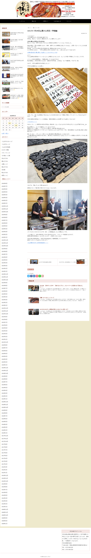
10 (9, 123)
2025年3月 (4, 231)
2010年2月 (4, 503)
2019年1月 (4, 399)
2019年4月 (4, 390)
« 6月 (3, 133)
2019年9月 (4, 376)
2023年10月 (5, 280)
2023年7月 (4, 288)
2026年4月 (4, 194)
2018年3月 (4, 427)
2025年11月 (5, 209)
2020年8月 (4, 345)
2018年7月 (4, 416)
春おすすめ (5, 167)
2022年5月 (4, 328)
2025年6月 (4, 223)
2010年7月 (4, 489)
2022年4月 (4, 331)
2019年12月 (5, 367)
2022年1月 (4, 339)
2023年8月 (4, 285)
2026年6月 (4, 189)
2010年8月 (4, 486)
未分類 (3, 169)
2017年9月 (4, 444)
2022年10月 (5, 313)
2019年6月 (4, 384)
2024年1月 (4, 271)
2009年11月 (5, 512)
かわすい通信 (31, 269)
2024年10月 (5, 245)
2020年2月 (4, 362)
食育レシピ (5, 175)
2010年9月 (4, 484)
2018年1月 (4, 433)
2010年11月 (5, 478)
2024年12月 (5, 240)
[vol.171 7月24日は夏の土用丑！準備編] (34, 276)
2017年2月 (4, 464)
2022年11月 (5, 311)
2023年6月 (4, 291)
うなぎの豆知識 (6, 147)
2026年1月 (4, 203)
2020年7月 (4, 348)
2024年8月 (4, 251)
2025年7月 (4, 220)
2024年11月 (5, 243)
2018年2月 (4, 430)
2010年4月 (4, 498)
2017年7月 (4, 450)
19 (16, 125)
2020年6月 (4, 350)
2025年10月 (5, 211)
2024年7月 (4, 254)
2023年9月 (4, 282)
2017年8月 (4, 447)
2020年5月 (4, 353)
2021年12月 (5, 342)
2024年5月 (4, 260)
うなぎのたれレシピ (7, 141)
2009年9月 (4, 518)
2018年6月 (4, 418)
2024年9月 (4, 248)
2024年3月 (4, 265)
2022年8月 (4, 319)
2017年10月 (5, 441)
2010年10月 (5, 481)
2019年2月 (4, 396)
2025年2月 (4, 234)
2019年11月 (5, 370)
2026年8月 (4, 183)
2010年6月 (4, 492)
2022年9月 (4, 316)
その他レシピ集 (6, 155)
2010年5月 (4, 495)
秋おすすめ (5, 172)
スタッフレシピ (6, 152)
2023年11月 (5, 277)
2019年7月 (4, 382)
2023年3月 (4, 299)
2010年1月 (4, 506)
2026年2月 (4, 200)
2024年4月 (4, 262)
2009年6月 (4, 520)
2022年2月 (4, 336)
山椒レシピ (5, 164)
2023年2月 (4, 302)
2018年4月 (4, 424)
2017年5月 (4, 455)
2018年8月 (4, 413)
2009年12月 (5, 509)
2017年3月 (4, 461)
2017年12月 (5, 435)
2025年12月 (5, 206)
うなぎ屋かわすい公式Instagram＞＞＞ (37, 242)
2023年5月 (4, 294)
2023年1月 (4, 305)
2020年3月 (4, 359)
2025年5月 (4, 226)
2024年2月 (4, 268)
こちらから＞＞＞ (32, 121)
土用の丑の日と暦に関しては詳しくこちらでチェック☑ (42, 52)
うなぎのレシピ (6, 144)
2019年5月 (4, 387)
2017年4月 (4, 458)
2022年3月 (4, 333)
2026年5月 (4, 192)
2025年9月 (4, 214)
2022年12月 (5, 308)
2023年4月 (4, 296)
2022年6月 (4, 325)
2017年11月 (5, 438)
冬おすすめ (5, 158)
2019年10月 (5, 373)
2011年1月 (4, 472)
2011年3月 (4, 467)
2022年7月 (4, 322)
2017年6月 (4, 452)
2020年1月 (4, 365)
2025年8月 (4, 217)
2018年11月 (5, 404)
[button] (23, 107)
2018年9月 (4, 410)
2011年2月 (4, 469)
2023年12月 (5, 274)
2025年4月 (4, 228)
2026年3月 (4, 197)
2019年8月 (4, 379)
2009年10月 (5, 515)
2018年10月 (5, 407)
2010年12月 (5, 475)
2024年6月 (4, 257)
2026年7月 (4, 186)
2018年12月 (5, 401)
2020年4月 (4, 356)
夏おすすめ (5, 161)
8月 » (7, 133)
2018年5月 (4, 421)
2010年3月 (4, 501)
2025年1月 (4, 237)
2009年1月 (4, 523)
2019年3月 (4, 393)
